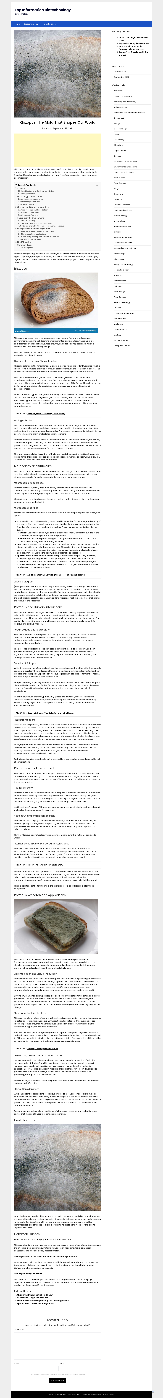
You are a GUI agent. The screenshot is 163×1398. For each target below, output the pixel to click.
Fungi (116, 188)
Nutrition (117, 286)
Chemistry (118, 145)
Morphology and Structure (29, 196)
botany (117, 134)
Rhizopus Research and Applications (34, 228)
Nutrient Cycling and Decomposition (37, 223)
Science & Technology (124, 313)
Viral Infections (120, 329)
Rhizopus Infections (29, 215)
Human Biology (120, 215)
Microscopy (119, 259)
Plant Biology (119, 291)
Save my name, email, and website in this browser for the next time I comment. (58, 1374)
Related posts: (27, 248)
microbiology (119, 253)
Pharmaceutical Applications (33, 234)
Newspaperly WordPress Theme (101, 1394)
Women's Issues (121, 340)
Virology (117, 335)
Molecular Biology (121, 270)
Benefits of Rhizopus (30, 212)
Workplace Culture (122, 345)
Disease (117, 156)
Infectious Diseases (122, 226)
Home (17, 24)
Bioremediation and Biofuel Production (37, 231)
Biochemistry (119, 118)
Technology (119, 324)
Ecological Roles (28, 194)
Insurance (118, 232)
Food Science (120, 183)
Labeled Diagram (28, 204)
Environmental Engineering (125, 167)
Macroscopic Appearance (32, 199)
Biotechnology (31, 24)
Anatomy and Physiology (125, 101)
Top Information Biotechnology (43, 9)
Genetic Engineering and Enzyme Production (40, 237)
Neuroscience (120, 280)
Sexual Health (120, 318)
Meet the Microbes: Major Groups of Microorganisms (43, 1300)
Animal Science (120, 107)
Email (61, 1363)
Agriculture (119, 91)
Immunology (119, 221)
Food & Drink (119, 177)
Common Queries (25, 245)
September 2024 (121, 77)
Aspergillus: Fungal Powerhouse (32, 1297)
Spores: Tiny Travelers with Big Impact (35, 1303)
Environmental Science (124, 172)
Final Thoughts (24, 242)
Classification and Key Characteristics (37, 191)
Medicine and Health (123, 242)
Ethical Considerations (31, 239)
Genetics (118, 199)
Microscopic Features (30, 202)
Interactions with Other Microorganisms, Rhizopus (42, 226)
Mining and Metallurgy (123, 264)
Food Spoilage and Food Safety (34, 210)
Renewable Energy (122, 302)
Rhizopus (21, 188)
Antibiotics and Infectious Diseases (129, 112)
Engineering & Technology (125, 161)
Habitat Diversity (28, 221)
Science (117, 307)
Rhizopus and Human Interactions (33, 207)
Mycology (118, 275)
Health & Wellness (122, 204)
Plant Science (49, 24)
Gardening (118, 194)
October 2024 (120, 71)
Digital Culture (120, 150)
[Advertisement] (57, 150)
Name (17, 1363)
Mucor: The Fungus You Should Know (35, 1295)
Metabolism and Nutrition (125, 248)
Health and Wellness (123, 210)
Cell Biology (119, 139)
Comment (19, 1329)
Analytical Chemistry (123, 96)
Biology (117, 123)
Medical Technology (123, 237)
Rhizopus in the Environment (30, 218)
